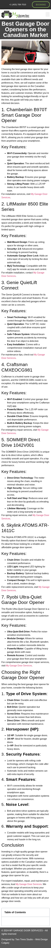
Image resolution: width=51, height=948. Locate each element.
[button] (48, 14)
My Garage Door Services (19, 665)
